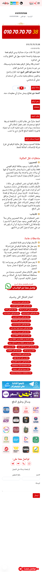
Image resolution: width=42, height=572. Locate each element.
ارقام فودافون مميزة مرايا (11, 313)
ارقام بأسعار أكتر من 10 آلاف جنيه (27, 347)
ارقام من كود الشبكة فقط (21, 358)
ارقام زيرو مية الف (29, 350)
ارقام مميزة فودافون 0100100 (21, 321)
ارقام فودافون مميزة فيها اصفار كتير (21, 328)
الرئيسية (30, 17)
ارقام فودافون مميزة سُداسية (21, 324)
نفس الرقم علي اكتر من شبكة (28, 309)
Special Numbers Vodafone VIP (21, 373)
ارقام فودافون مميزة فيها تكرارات (21, 306)
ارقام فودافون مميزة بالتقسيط (21, 362)
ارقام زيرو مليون (9, 347)
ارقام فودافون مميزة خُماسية (21, 317)
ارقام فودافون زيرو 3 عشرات (21, 332)
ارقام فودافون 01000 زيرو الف (21, 354)
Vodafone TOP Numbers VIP (21, 365)
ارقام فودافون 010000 (14, 350)
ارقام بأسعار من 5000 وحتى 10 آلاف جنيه (21, 343)
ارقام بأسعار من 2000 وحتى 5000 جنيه (21, 339)
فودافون (22, 17)
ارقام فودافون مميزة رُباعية (30, 313)
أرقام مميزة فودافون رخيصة (21, 369)
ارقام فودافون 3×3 (10, 309)
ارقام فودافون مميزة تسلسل (21, 302)
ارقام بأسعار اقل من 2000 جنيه (21, 335)
